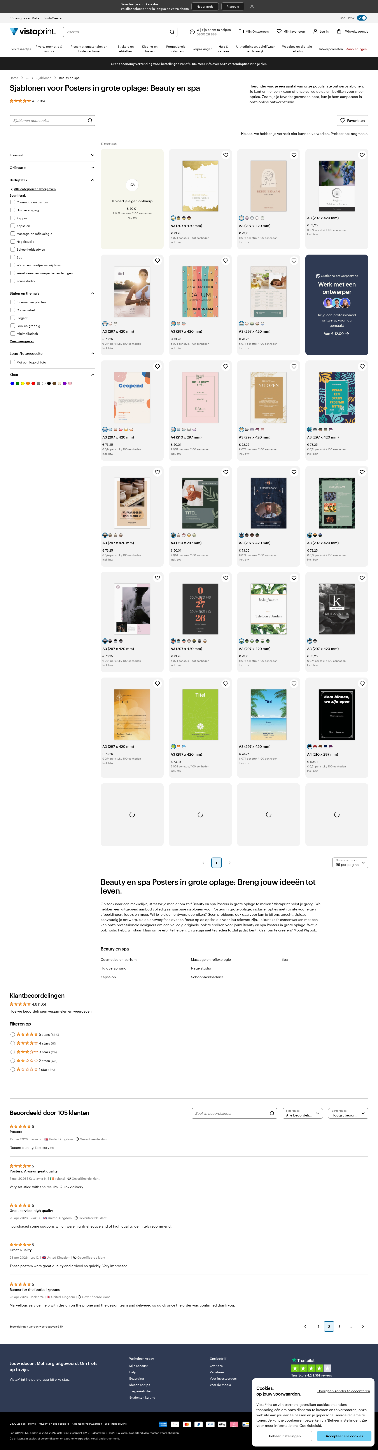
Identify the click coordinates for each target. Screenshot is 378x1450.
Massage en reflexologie (211, 959)
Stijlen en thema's (24, 293)
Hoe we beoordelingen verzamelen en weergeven (51, 1011)
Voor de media (220, 1385)
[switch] (353, 18)
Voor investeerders (223, 1378)
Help (132, 1372)
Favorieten (356, 120)
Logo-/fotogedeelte (26, 353)
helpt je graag (37, 1379)
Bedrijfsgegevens (116, 1423)
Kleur (14, 374)
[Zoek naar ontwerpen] (90, 120)
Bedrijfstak (19, 180)
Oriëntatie (18, 167)
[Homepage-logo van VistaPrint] (33, 32)
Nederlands (205, 6)
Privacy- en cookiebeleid (53, 1423)
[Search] (272, 1113)
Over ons (216, 1366)
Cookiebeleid (310, 1425)
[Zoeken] (172, 32)
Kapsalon (108, 977)
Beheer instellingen (285, 1436)
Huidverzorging (113, 968)
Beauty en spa (69, 78)
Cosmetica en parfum (119, 959)
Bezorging (136, 1378)
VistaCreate (52, 18)
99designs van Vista (24, 18)
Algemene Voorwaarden (87, 1423)
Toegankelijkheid (141, 1391)
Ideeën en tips (139, 1385)
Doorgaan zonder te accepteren (343, 1391)
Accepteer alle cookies (344, 1436)
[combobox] (116, 32)
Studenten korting (142, 1397)
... (27, 78)
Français (233, 6)
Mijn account (138, 1366)
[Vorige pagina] (203, 863)
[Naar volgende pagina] (363, 1326)
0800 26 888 (18, 1423)
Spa (285, 959)
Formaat (17, 155)
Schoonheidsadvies (207, 977)
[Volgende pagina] (229, 863)
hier (263, 64)
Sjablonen (44, 78)
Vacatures (217, 1372)
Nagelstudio (201, 968)
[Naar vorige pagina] (305, 1326)
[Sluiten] (252, 6)
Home (14, 78)
